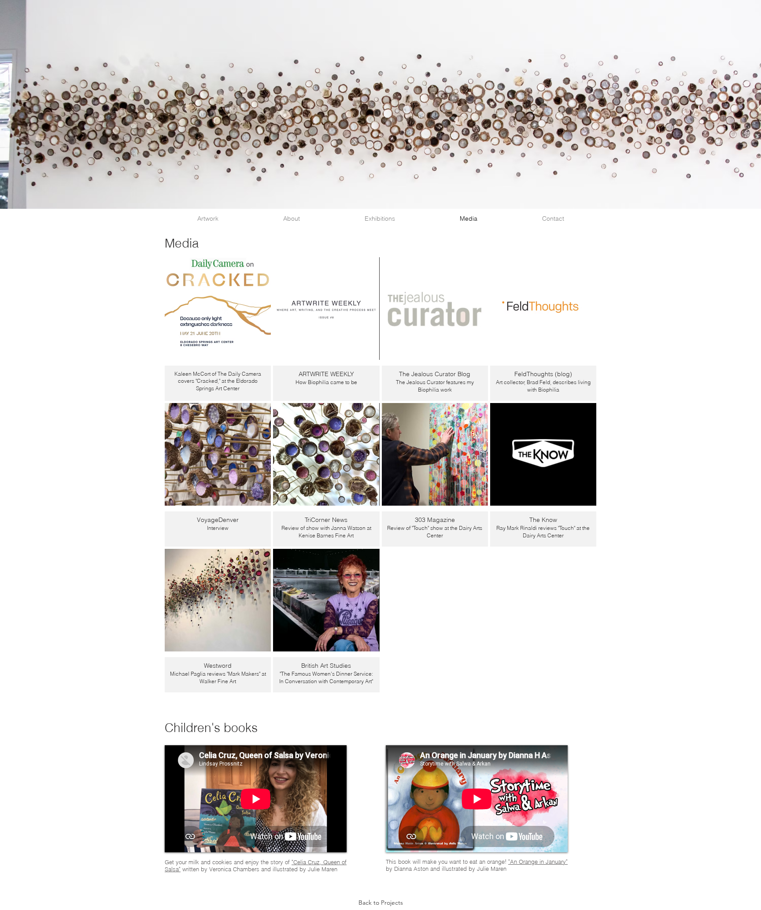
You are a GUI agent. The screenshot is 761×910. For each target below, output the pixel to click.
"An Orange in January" (538, 861)
